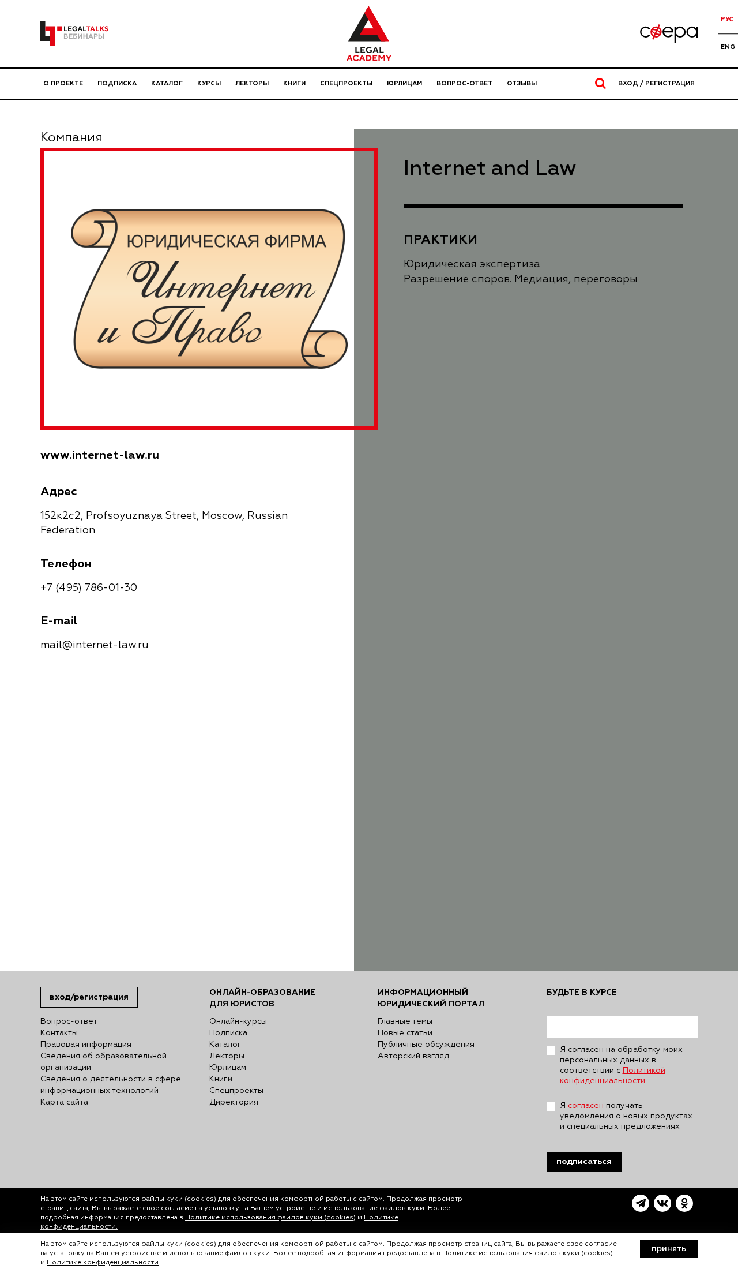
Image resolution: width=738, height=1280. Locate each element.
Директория (233, 1102)
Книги (294, 83)
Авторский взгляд (413, 1056)
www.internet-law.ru (99, 455)
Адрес (58, 491)
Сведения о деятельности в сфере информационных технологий (110, 1085)
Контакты (59, 1033)
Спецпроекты (346, 83)
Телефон (66, 563)
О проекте (63, 83)
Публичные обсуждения (426, 1045)
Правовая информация (85, 1045)
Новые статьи (405, 1033)
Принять (669, 1249)
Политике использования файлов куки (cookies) (270, 1217)
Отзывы (522, 83)
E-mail (58, 620)
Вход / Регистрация (656, 83)
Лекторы (252, 83)
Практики (440, 239)
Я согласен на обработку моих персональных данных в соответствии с (621, 1065)
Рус (727, 19)
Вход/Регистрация (89, 997)
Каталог (167, 83)
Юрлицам (404, 83)
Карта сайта (64, 1102)
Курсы (209, 83)
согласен (586, 1106)
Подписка (117, 83)
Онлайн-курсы (238, 1021)
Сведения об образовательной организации (103, 1062)
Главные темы (405, 1021)
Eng (728, 47)
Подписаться (584, 1161)
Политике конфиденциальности (103, 1262)
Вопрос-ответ (464, 83)
